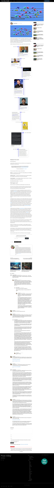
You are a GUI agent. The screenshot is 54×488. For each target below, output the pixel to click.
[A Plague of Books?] (35, 28)
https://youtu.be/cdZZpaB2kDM (16, 366)
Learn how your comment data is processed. (24, 444)
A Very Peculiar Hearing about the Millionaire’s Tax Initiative (40, 32)
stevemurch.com (19, 253)
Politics (34, 32)
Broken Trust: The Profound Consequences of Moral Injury (40, 25)
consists (27, 212)
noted (11, 202)
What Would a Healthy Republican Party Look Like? (39, 59)
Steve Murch (15, 23)
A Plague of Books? (39, 27)
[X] (16, 242)
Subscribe (27, 238)
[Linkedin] (15, 254)
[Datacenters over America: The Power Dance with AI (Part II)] (15, 266)
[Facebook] (14, 242)
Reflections (35, 25)
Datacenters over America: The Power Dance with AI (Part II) (15, 270)
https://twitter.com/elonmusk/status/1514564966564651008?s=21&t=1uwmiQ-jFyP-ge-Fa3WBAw (16, 359)
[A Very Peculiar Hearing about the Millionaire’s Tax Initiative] (35, 31)
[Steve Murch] (11, 23)
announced (19, 39)
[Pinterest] (17, 242)
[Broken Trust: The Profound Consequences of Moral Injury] (35, 25)
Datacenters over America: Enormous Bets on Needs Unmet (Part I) (26, 270)
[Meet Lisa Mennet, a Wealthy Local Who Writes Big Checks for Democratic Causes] (35, 38)
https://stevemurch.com (17, 246)
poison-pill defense (22, 208)
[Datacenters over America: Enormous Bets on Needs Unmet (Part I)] (27, 266)
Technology (12, 17)
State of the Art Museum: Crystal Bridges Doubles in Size (40, 35)
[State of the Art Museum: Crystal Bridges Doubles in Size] (35, 35)
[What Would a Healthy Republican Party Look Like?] (35, 59)
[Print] (20, 242)
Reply (18, 308)
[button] (51, 1)
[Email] (19, 242)
